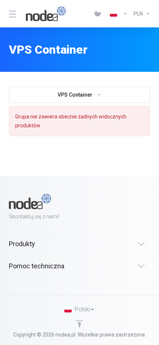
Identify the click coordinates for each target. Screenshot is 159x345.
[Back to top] (79, 324)
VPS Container (75, 95)
